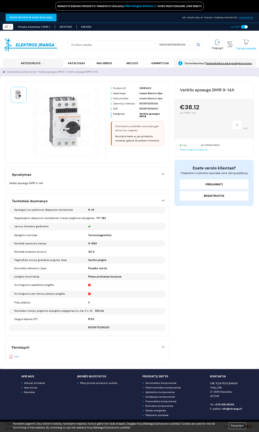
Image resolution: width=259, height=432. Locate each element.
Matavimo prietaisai (157, 415)
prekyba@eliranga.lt (141, 6)
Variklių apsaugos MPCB (51, 71)
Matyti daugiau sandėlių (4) (194, 149)
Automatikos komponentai (21, 71)
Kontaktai (218, 376)
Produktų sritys (155, 376)
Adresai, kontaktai (34, 383)
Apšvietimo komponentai (160, 392)
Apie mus (27, 376)
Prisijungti (214, 184)
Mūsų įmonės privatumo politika (98, 383)
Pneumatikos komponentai (161, 401)
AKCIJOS (132, 63)
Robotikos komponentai (159, 405)
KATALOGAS (76, 63)
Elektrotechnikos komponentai (163, 387)
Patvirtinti (237, 426)
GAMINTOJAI (160, 63)
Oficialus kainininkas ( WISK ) (34, 26)
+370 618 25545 (224, 404)
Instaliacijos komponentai (160, 396)
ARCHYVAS (66, 26)
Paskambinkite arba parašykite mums (228, 63)
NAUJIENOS (104, 63)
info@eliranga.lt (232, 408)
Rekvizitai (29, 392)
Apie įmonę (30, 387)
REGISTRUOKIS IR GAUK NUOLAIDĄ (31, 17)
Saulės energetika (156, 410)
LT (6, 27)
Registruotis (214, 196)
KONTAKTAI (246, 17)
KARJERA (86, 26)
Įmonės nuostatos (91, 376)
